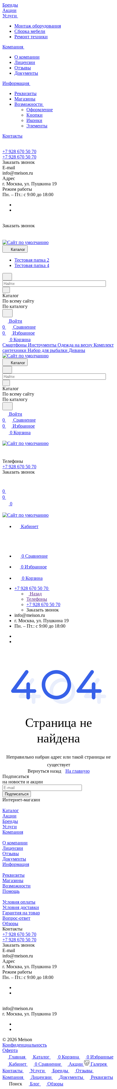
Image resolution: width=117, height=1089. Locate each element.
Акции (9, 815)
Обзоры (10, 923)
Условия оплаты (18, 902)
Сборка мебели (29, 31)
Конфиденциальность (24, 1044)
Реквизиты (25, 93)
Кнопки (34, 115)
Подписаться (16, 794)
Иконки (34, 120)
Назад (35, 593)
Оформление (39, 109)
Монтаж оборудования (37, 25)
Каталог (10, 810)
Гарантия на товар (21, 912)
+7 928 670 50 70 (19, 151)
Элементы (36, 125)
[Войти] (5, 485)
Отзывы (22, 67)
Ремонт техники (31, 36)
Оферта (10, 1050)
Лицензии (24, 62)
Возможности (29, 104)
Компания (12, 832)
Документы (26, 73)
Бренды (10, 821)
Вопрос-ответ (16, 918)
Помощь (11, 891)
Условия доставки (20, 907)
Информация (15, 864)
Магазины (24, 98)
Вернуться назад (44, 771)
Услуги (9, 826)
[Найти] (7, 313)
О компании (27, 57)
